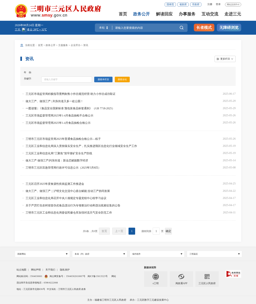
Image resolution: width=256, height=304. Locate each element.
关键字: (28, 78)
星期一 (39, 25)
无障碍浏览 (229, 27)
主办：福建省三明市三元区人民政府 (106, 300)
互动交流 (210, 14)
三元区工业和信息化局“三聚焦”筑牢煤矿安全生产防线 (59, 153)
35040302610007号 (75, 276)
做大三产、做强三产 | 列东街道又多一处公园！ (54, 101)
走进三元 (232, 14)
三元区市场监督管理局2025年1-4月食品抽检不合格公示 (59, 115)
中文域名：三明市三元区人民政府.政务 (66, 289)
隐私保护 (65, 269)
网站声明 (36, 269)
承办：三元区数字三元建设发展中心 (149, 300)
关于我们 (50, 269)
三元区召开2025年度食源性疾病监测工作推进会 (55, 183)
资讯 (85, 45)
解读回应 (164, 14)
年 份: (28, 72)
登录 (218, 4)
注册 (209, 4)
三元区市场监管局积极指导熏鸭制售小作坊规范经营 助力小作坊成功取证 (70, 93)
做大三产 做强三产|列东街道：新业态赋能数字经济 (57, 160)
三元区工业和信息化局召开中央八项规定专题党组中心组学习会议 (66, 198)
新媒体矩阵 (150, 267)
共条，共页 (90, 231)
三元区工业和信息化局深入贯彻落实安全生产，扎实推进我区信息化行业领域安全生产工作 (81, 146)
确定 (168, 231)
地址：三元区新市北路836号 (31, 289)
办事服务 (187, 14)
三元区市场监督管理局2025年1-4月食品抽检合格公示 (58, 122)
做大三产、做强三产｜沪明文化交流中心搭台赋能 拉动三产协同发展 (68, 190)
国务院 (170, 4)
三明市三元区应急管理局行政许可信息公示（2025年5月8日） (63, 167)
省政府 (183, 4)
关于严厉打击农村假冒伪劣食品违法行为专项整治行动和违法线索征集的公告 (73, 205)
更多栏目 (225, 59)
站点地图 (21, 269)
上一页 (119, 231)
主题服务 (63, 45)
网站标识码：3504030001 (30, 276)
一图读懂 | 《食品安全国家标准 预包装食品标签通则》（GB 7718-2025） (70, 108)
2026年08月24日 (25, 25)
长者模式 (204, 27)
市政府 (195, 4)
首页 (123, 14)
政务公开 (141, 14)
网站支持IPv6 (233, 4)
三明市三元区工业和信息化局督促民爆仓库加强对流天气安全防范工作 (69, 212)
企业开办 (75, 45)
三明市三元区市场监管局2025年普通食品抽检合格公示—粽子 (63, 138)
